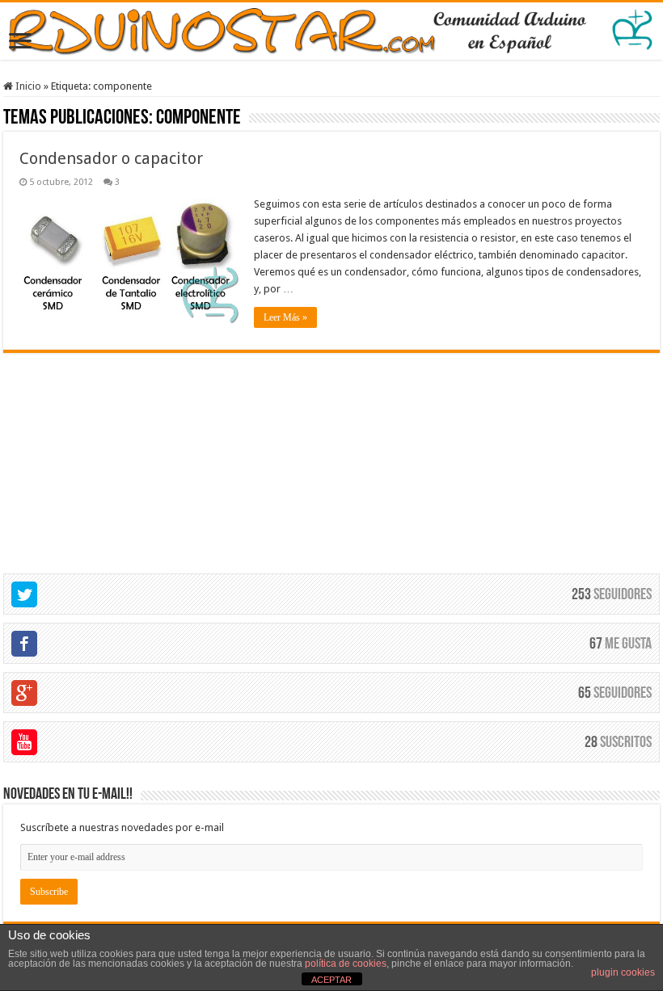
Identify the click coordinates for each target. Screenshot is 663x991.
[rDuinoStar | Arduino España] (331, 31)
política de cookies (345, 963)
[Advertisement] (331, 454)
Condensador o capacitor (111, 158)
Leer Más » (285, 317)
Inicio (27, 86)
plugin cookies (623, 972)
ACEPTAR (331, 980)
